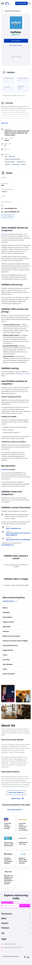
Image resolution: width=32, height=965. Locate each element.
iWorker (5, 608)
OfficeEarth (6, 612)
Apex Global (6, 627)
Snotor (5, 669)
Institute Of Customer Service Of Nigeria (15, 641)
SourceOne (6, 660)
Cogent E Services (8, 622)
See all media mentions (14, 809)
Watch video (16, 798)
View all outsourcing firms (13, 11)
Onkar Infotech (7, 617)
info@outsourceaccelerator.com (13, 947)
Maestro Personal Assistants (11, 636)
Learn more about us (16, 792)
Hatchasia (6, 631)
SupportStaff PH (8, 650)
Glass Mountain (8, 664)
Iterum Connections (9, 674)
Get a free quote (16, 40)
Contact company (7, 216)
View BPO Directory (9, 601)
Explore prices (25, 905)
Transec (5, 655)
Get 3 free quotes (21, 3)
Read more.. (5, 123)
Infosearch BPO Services (10, 645)
